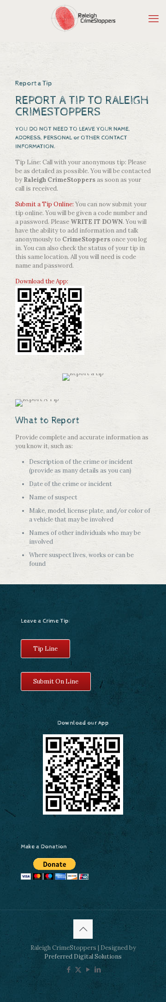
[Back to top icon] (83, 929)
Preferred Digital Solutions (83, 956)
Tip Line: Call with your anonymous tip (70, 162)
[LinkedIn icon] (97, 969)
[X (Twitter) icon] (78, 969)
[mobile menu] (153, 18)
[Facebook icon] (68, 969)
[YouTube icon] (87, 969)
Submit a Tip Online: (44, 204)
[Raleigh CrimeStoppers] (83, 18)
